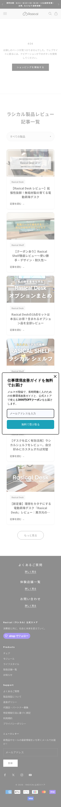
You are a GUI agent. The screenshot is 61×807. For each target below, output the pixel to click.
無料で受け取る (30, 424)
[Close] (55, 376)
